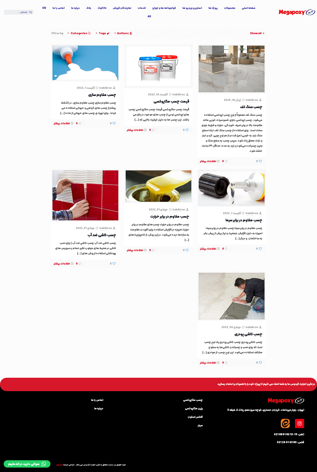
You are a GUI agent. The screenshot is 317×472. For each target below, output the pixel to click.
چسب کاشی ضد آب (102, 235)
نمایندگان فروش (122, 8)
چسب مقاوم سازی (102, 95)
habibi (250, 100)
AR (149, 16)
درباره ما (75, 8)
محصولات (229, 8)
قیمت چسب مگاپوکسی (171, 101)
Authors (123, 33)
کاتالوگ (102, 8)
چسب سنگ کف (251, 107)
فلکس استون (195, 416)
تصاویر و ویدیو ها (192, 8)
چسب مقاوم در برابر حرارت (169, 216)
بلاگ (88, 8)
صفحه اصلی (248, 8)
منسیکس (59, 464)
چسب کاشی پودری (248, 334)
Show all (256, 33)
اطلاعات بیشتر (208, 161)
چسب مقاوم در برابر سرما (243, 220)
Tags (102, 33)
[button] (27, 464)
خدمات (142, 8)
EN (44, 8)
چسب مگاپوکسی (193, 400)
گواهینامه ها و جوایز (164, 8)
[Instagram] (299, 423)
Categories (79, 33)
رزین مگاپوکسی (194, 408)
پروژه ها (213, 8)
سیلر (200, 425)
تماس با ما (58, 8)
